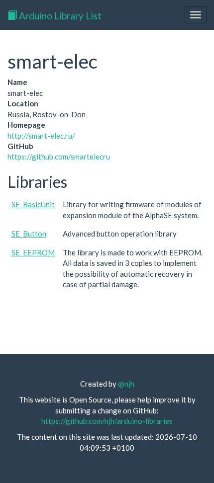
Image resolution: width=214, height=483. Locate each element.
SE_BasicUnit (33, 204)
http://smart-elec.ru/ (41, 135)
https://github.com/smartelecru (58, 156)
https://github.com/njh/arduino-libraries (107, 420)
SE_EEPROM (33, 252)
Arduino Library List (59, 15)
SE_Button (28, 233)
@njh (126, 383)
